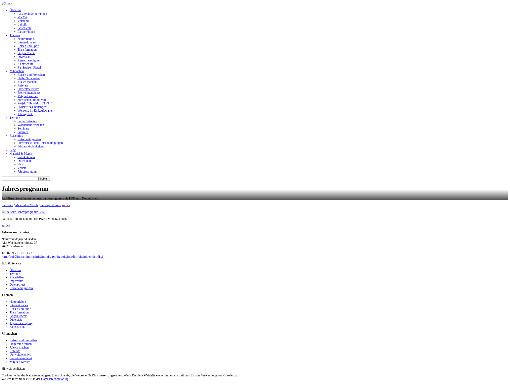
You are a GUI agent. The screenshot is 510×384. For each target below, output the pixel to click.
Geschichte (24, 28)
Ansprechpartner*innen (32, 13)
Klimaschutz (25, 64)
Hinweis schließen (13, 368)
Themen (15, 35)
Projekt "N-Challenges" (32, 107)
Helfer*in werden (29, 78)
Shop (21, 164)
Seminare (23, 128)
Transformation (27, 49)
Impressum (16, 281)
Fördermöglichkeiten (31, 146)
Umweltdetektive (28, 89)
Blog (13, 150)
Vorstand (23, 21)
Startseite (7, 205)
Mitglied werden (28, 96)
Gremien (23, 132)
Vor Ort (22, 17)
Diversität (24, 56)
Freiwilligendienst (29, 92)
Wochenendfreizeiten (31, 125)
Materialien (17, 277)
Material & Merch (21, 153)
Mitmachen (17, 71)
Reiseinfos (16, 135)
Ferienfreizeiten (27, 121)
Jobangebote (25, 114)
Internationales (27, 42)
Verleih (22, 168)
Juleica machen (27, 81)
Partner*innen (26, 31)
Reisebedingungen (29, 139)
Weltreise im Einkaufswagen (35, 110)
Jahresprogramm (28, 171)
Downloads (25, 160)
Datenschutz (17, 284)
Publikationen (26, 157)
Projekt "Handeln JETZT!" (35, 103)
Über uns (15, 10)
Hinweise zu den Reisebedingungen (40, 142)
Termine (15, 117)
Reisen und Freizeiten (31, 74)
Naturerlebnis (26, 38)
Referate (23, 85)
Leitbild (22, 24)
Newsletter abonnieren (32, 99)
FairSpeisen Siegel (29, 67)
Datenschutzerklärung (55, 379)
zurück (66, 205)
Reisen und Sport (28, 46)
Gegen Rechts (26, 53)
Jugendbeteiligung (29, 60)
